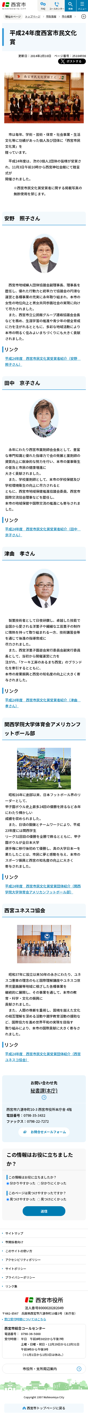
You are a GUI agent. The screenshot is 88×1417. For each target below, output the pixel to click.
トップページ (32, 16)
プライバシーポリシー (20, 1277)
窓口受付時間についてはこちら (25, 1319)
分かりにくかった (53, 1183)
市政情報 (51, 16)
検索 (70, 8)
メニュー (82, 8)
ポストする (74, 61)
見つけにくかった (53, 1199)
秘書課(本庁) (44, 1090)
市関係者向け (14, 1242)
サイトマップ (14, 1233)
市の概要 (67, 16)
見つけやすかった (22, 1199)
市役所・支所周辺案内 (40, 1368)
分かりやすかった (22, 1183)
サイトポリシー (15, 1268)
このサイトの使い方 (18, 1251)
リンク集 (11, 1286)
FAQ (43, 8)
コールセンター (56, 8)
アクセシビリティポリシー (23, 1260)
